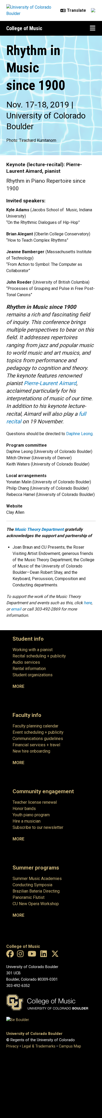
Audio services (26, 662)
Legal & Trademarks (38, 1046)
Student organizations (33, 674)
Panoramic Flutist (28, 897)
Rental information (29, 668)
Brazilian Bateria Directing (36, 891)
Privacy (12, 1046)
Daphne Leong (79, 433)
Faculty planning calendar (35, 725)
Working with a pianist (33, 649)
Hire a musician (27, 821)
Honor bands (24, 808)
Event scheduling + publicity (38, 732)
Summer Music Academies (37, 878)
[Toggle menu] (92, 28)
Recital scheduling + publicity (39, 655)
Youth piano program (31, 814)
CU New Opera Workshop (36, 903)
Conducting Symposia (32, 884)
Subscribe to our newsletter (38, 827)
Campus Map (70, 1046)
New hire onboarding (31, 751)
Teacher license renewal (35, 802)
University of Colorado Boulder (34, 1033)
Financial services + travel (36, 744)
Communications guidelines (38, 738)
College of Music (24, 28)
